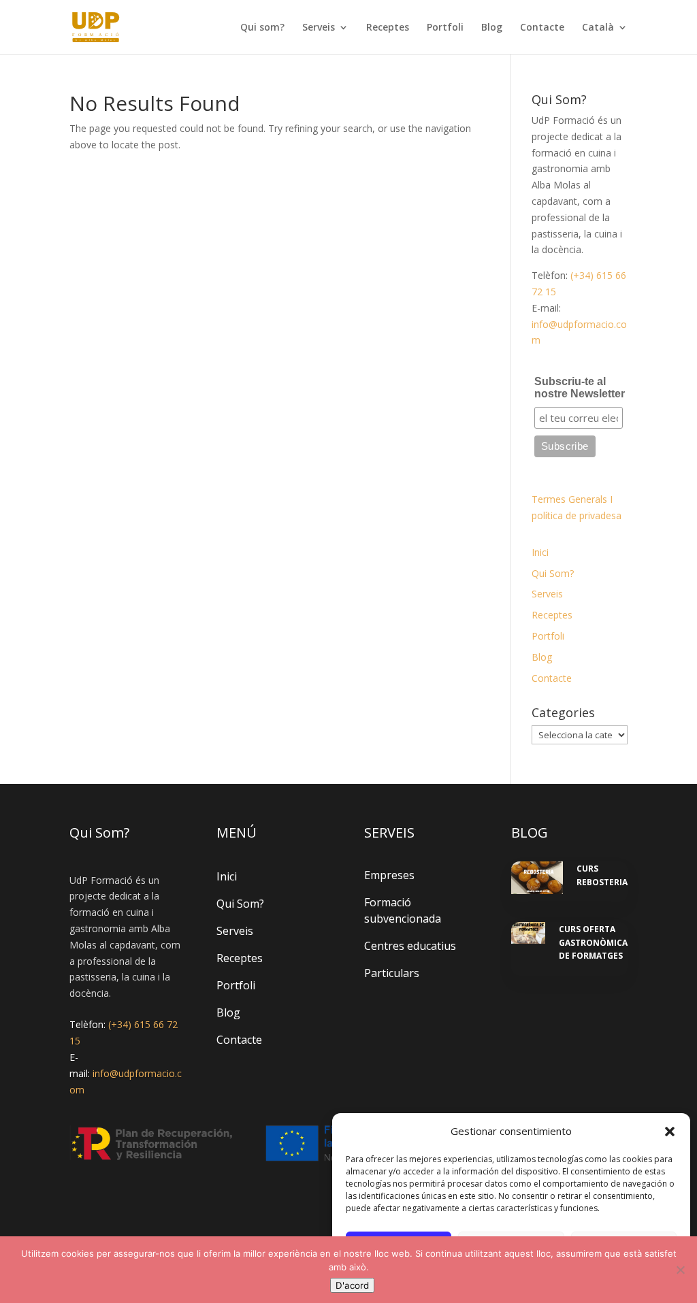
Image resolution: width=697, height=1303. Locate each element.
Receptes (387, 27)
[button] (670, 1131)
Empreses (389, 875)
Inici (540, 552)
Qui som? (262, 27)
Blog (491, 27)
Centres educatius (410, 945)
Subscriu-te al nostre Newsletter (579, 387)
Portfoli (445, 27)
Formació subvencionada (402, 910)
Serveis (318, 27)
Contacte (542, 27)
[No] (680, 1269)
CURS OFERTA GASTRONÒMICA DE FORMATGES (593, 942)
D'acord (352, 1285)
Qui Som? (553, 573)
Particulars (391, 973)
